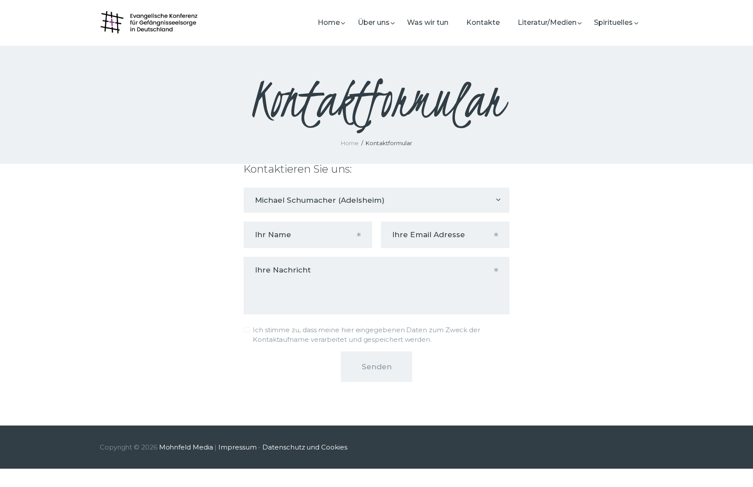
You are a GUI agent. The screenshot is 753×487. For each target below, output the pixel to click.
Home (350, 143)
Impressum (237, 447)
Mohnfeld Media (186, 447)
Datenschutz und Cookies (304, 447)
